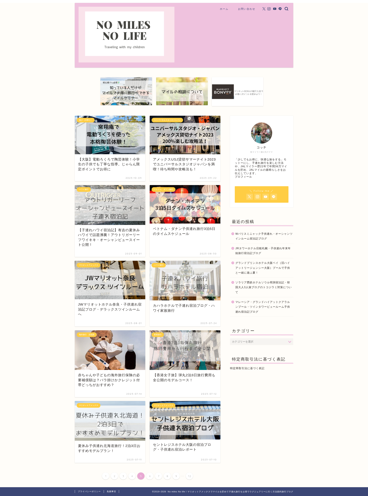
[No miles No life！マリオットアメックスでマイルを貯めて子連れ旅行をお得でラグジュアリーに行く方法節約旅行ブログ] (126, 60)
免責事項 (111, 491)
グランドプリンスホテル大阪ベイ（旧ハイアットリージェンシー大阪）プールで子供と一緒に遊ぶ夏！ (262, 268)
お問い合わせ (246, 8)
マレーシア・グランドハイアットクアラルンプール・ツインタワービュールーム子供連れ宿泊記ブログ (262, 307)
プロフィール (243, 176)
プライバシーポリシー (89, 491)
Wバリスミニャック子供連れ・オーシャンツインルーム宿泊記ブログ (264, 236)
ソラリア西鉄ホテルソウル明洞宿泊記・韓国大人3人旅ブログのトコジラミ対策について (263, 287)
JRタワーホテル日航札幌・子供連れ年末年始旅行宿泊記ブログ (263, 251)
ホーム (224, 8)
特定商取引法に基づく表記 (247, 368)
